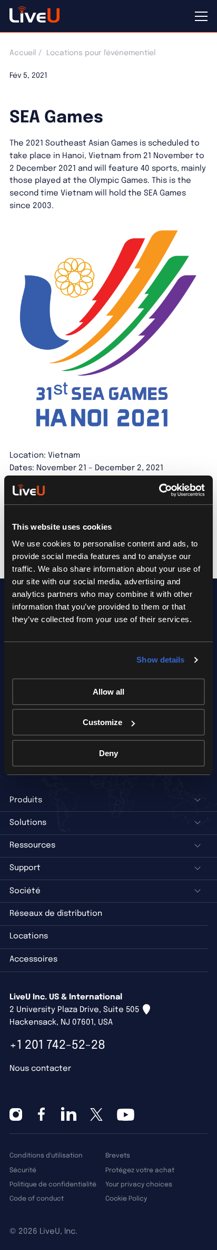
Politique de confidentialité (52, 1184)
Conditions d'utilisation (46, 1155)
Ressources (32, 845)
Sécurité (22, 1170)
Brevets (117, 1155)
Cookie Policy (126, 1198)
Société (25, 891)
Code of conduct (36, 1198)
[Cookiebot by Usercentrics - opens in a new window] (159, 490)
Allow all (108, 691)
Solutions (27, 823)
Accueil (22, 53)
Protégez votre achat (139, 1170)
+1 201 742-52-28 (57, 1045)
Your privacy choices (138, 1184)
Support (25, 868)
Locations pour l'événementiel (100, 53)
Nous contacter (40, 1069)
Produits (25, 800)
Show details (160, 659)
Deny (108, 753)
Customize (102, 722)
